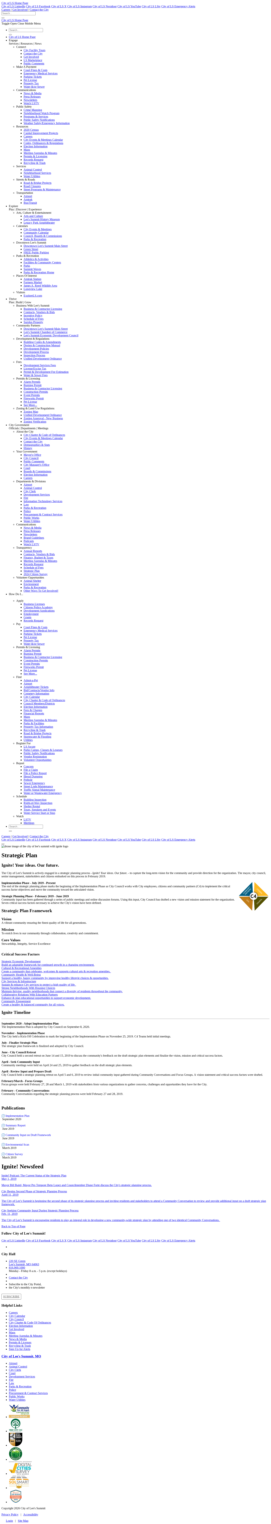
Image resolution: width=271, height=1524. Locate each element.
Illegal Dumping (33, 776)
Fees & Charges (33, 710)
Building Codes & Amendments (42, 342)
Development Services (37, 494)
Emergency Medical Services (41, 73)
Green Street (31, 249)
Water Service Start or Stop (39, 813)
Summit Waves (32, 269)
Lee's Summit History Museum (42, 219)
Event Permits (32, 395)
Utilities (28, 740)
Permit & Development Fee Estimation (46, 371)
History (28, 448)
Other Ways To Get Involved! (41, 590)
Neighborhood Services (37, 172)
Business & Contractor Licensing (43, 308)
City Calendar (32, 696)
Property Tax (31, 83)
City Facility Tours (34, 50)
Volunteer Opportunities (37, 759)
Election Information (36, 146)
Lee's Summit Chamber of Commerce (45, 332)
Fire (26, 497)
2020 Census (31, 129)
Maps (27, 149)
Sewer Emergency (34, 783)
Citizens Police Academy (38, 607)
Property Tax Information (38, 726)
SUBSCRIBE (11, 1296)
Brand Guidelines (34, 537)
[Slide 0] (2, 844)
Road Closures (32, 186)
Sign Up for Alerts (19, 1349)
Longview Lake (33, 289)
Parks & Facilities (34, 723)
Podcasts (29, 541)
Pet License (30, 80)
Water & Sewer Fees (36, 375)
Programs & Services (36, 116)
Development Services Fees (40, 365)
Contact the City (39, 9)
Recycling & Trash (35, 163)
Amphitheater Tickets (36, 686)
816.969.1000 (17, 1267)
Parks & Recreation (35, 239)
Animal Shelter (32, 580)
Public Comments (34, 63)
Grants (27, 617)
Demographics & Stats (37, 444)
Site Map (23, 1520)
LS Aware (29, 746)
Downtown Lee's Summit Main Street (46, 245)
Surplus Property (33, 322)
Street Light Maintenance (38, 786)
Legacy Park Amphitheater (39, 222)
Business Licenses (34, 604)
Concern (29, 766)
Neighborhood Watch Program (41, 113)
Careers (5, 9)
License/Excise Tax (35, 368)
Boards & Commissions (37, 471)
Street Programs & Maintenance (42, 189)
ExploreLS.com (33, 295)
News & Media (32, 93)
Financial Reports (34, 713)
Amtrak (28, 199)
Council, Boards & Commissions (43, 235)
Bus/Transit (30, 202)
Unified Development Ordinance (43, 358)
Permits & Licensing (35, 156)
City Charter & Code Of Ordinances (30, 1322)
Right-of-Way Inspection (38, 803)
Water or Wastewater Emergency (43, 793)
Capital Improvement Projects (41, 133)
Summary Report (15, 1125)
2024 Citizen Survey (36, 574)
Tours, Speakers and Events (40, 809)
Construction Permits (36, 391)
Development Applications (39, 610)
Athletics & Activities (36, 259)
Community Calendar (36, 232)
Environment (31, 584)
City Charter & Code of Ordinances (44, 434)
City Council (31, 458)
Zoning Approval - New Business (43, 418)
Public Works (31, 517)
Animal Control (33, 169)
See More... (30, 405)
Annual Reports (33, 551)
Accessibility (30, 1514)
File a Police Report (35, 773)
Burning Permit (32, 385)
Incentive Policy (33, 315)
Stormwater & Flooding (37, 736)
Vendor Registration (35, 756)
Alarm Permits (32, 381)
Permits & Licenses (20, 1342)
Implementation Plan (17, 1115)
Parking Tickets (33, 76)
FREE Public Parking (36, 252)
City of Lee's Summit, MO (21, 1356)
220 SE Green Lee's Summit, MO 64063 (24, 1262)
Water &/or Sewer (34, 86)
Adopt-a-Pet (31, 680)
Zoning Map (31, 411)
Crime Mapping (33, 109)
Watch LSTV (31, 103)
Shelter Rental (32, 806)
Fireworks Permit (34, 398)
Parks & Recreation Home (39, 272)
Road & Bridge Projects (37, 182)
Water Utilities (32, 176)
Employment (31, 614)
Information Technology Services (43, 501)
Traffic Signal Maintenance (39, 789)
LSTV (27, 819)
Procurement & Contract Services (43, 514)
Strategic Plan (32, 570)
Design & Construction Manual (42, 345)
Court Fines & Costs (35, 70)
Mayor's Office (32, 454)
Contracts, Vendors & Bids (39, 312)
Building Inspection (35, 799)
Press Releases (32, 96)
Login (9, 1520)
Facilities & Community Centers (42, 262)
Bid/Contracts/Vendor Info (39, 690)
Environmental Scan (17, 1144)
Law (26, 504)
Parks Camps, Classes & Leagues (43, 749)
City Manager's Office (36, 464)
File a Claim (31, 769)
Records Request (33, 159)
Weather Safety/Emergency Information (47, 123)
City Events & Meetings (38, 229)
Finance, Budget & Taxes (38, 557)
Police (27, 511)
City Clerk (30, 491)
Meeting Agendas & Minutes (40, 153)
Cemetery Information (36, 693)
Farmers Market (33, 282)
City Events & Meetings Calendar (43, 139)
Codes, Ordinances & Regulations (43, 143)
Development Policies (36, 348)
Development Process (36, 352)
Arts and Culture (33, 216)
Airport (28, 196)
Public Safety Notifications (39, 119)
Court (27, 468)
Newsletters (30, 100)
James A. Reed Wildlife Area (40, 285)
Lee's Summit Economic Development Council (51, 335)
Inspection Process (34, 355)
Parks (27, 265)
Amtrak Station (32, 279)
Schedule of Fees (34, 318)
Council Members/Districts (39, 703)
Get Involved (20, 9)
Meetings (29, 822)
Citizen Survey (14, 1154)
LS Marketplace (33, 60)
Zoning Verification (35, 421)
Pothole (28, 779)
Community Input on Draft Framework (28, 1135)
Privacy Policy (9, 1514)
